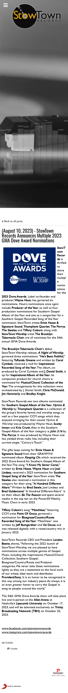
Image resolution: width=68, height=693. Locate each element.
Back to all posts (13, 221)
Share (14, 649)
